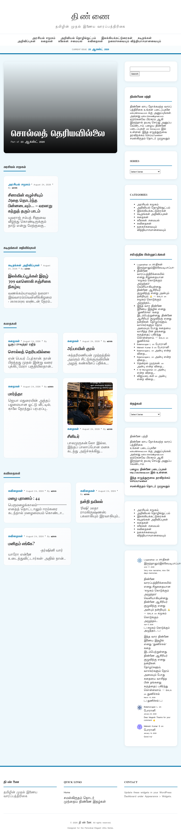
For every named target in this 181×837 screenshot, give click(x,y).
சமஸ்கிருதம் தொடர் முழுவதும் (150, 486)
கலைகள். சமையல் (70, 41)
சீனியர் (73, 436)
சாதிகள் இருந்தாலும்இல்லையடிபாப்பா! (155, 266)
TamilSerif (142, 481)
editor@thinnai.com (138, 113)
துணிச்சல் (143, 341)
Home (67, 792)
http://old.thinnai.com (139, 472)
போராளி (161, 344)
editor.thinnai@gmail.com (152, 116)
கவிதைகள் (95, 41)
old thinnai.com (153, 129)
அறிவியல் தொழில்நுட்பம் (78, 38)
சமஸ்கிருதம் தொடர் (79, 798)
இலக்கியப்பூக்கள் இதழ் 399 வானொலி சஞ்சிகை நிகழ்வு (29, 281)
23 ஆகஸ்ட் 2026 (98, 49)
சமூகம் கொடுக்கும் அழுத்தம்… (149, 301)
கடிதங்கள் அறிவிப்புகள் (24, 265)
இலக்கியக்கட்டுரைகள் (116, 38)
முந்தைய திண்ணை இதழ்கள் (85, 801)
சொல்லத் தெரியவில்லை (58, 134)
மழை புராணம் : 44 (24, 498)
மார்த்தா (15, 393)
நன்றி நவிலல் (91, 501)
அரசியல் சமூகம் (43, 38)
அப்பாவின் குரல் (81, 348)
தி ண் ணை (90, 15)
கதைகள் (47, 41)
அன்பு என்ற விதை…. (150, 366)
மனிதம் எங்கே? (21, 543)
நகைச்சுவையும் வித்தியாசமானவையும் (134, 41)
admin (14, 188)
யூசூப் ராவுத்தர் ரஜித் (22, 344)
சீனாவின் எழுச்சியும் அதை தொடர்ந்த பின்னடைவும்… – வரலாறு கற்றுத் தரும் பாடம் (30, 202)
